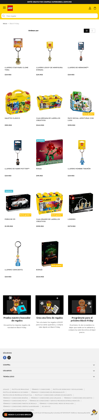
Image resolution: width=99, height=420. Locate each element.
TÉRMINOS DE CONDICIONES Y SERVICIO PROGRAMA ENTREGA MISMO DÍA (54, 400)
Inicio (5, 23)
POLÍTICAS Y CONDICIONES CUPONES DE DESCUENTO (53, 395)
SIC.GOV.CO (46, 406)
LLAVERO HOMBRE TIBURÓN (79, 169)
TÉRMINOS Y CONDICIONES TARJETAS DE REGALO (20, 403)
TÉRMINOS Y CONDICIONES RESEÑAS (15, 398)
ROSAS (39, 169)
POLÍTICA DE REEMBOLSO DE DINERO (15, 392)
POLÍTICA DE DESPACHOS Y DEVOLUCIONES (68, 389)
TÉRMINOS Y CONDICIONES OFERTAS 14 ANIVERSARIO (21, 406)
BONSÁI (39, 270)
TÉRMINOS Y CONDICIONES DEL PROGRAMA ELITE (48, 392)
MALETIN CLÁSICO (12, 118)
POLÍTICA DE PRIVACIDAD (20, 389)
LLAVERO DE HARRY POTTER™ (17, 169)
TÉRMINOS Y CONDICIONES (41, 389)
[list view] (92, 31)
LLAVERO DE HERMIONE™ (78, 67)
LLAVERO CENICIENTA (14, 270)
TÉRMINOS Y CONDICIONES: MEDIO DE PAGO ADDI (56, 403)
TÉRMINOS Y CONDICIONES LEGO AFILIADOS (46, 398)
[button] (17, 415)
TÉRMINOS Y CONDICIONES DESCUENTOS (78, 398)
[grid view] (86, 31)
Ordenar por (33, 30)
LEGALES (6, 389)
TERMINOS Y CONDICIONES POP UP (15, 400)
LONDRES (71, 219)
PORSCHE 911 (10, 219)
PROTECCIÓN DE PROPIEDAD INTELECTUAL (17, 395)
